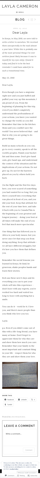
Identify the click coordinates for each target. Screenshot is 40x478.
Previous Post (28, 19)
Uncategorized (18, 417)
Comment (28, 450)
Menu (21, 12)
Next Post (35, 19)
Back (32, 19)
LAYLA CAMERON (20, 6)
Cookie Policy (14, 469)
